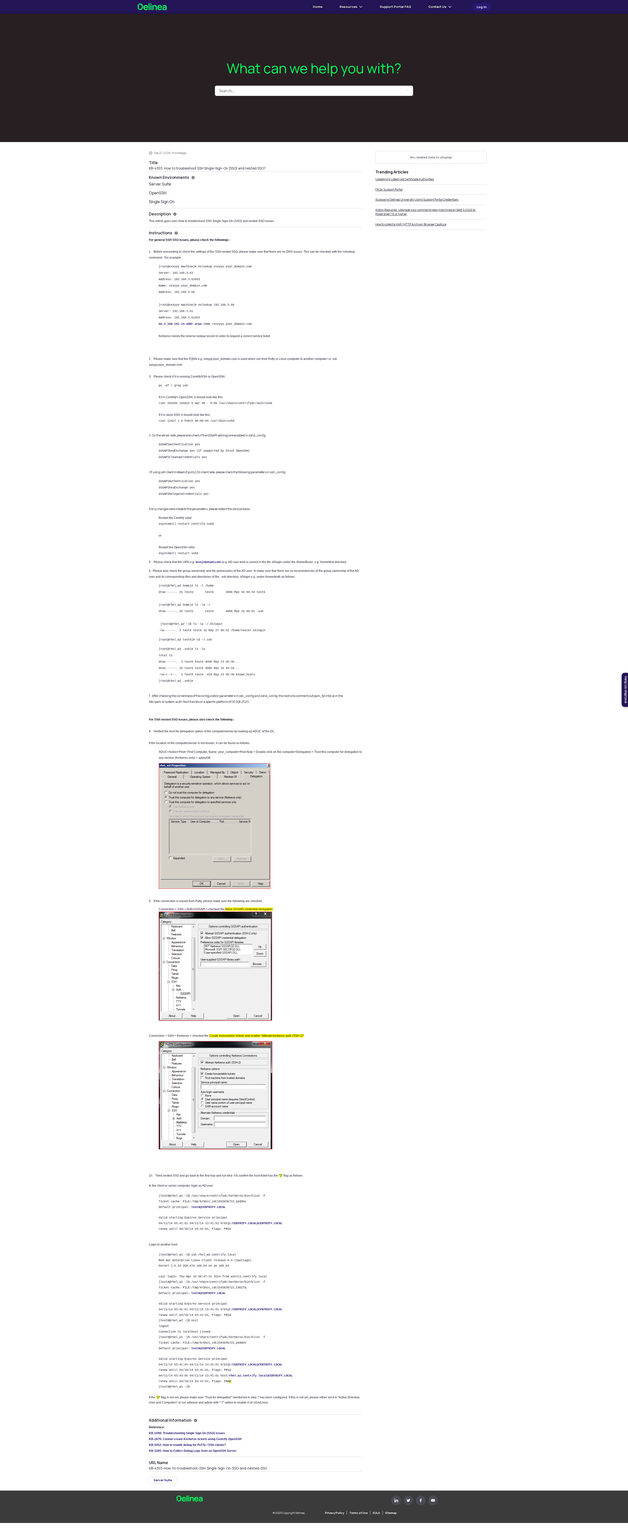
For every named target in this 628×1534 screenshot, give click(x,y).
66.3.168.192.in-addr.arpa (180, 324)
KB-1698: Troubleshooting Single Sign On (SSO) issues (187, 1433)
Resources (348, 6)
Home (317, 6)
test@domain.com (208, 562)
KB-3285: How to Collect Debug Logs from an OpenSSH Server (192, 1451)
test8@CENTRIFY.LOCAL (208, 1207)
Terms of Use (358, 1513)
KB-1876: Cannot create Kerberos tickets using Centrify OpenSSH (195, 1439)
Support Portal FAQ (395, 6)
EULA (376, 1513)
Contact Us (437, 6)
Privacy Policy (334, 1513)
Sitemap (391, 1513)
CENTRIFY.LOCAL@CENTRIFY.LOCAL (257, 1223)
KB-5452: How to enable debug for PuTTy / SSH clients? (187, 1445)
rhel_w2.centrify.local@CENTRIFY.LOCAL (261, 1375)
